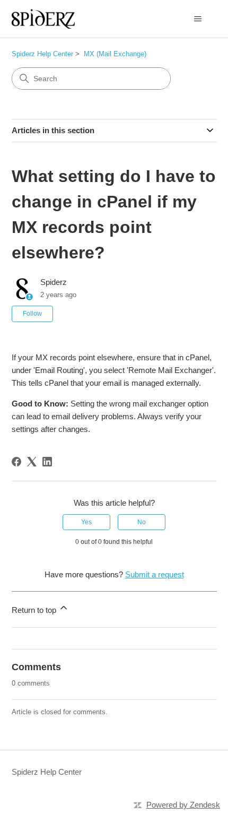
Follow (32, 313)
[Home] (43, 19)
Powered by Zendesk (183, 804)
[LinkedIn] (47, 461)
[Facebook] (16, 461)
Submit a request (154, 574)
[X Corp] (32, 461)
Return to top (35, 609)
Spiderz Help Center (42, 54)
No (141, 522)
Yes (86, 522)
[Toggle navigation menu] (198, 19)
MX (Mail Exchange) (115, 54)
